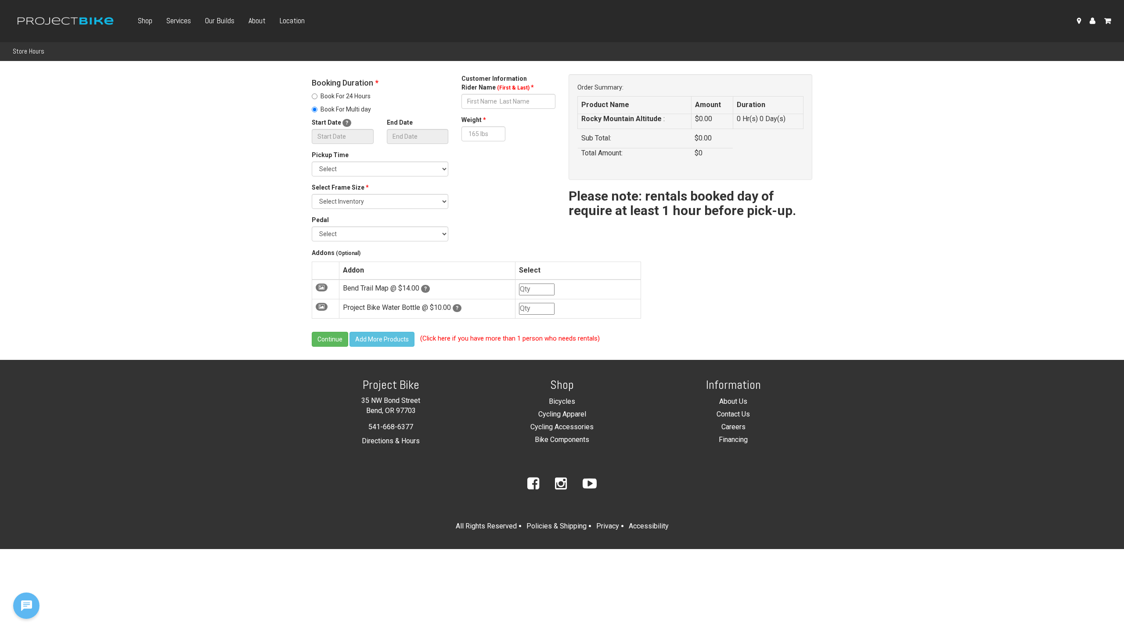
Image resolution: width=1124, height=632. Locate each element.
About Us (733, 401)
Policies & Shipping (556, 526)
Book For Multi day (346, 109)
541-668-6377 (390, 427)
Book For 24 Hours (346, 96)
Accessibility (649, 526)
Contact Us (733, 414)
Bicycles (562, 401)
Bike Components (562, 439)
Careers (733, 427)
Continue (329, 339)
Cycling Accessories (562, 427)
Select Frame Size (340, 187)
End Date (400, 122)
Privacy (607, 526)
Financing (733, 439)
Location (292, 20)
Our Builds (219, 20)
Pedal (320, 219)
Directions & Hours (391, 441)
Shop (145, 20)
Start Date (330, 122)
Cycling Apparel (562, 414)
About (257, 20)
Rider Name (497, 87)
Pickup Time (330, 154)
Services (178, 20)
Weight (473, 119)
